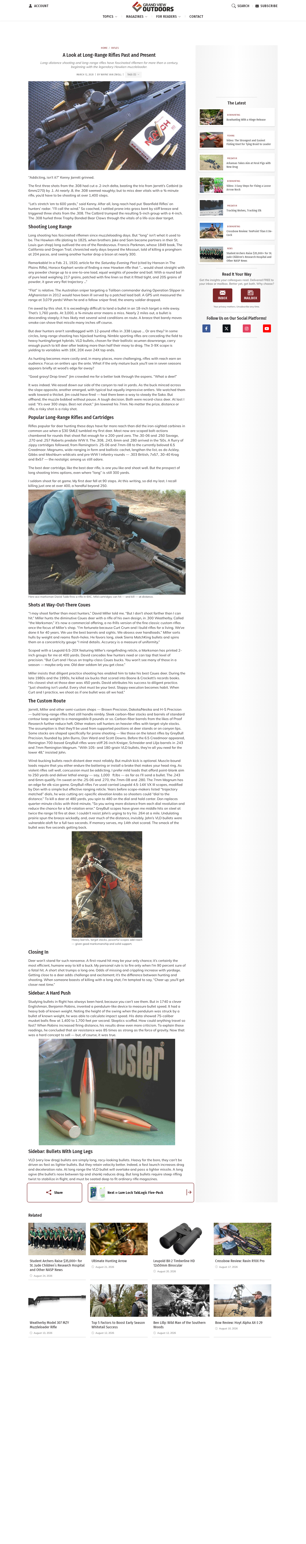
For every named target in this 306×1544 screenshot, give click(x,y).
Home (104, 47)
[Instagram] (247, 328)
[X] (227, 328)
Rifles (115, 47)
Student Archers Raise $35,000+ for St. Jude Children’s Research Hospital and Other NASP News (249, 257)
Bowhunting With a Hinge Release (246, 119)
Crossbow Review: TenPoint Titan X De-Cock (249, 233)
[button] (110, 16)
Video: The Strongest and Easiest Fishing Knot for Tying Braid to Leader (248, 142)
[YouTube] (267, 328)
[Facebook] (206, 328)
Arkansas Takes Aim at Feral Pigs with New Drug (248, 165)
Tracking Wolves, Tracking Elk (243, 210)
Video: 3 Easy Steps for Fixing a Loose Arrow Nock (248, 187)
